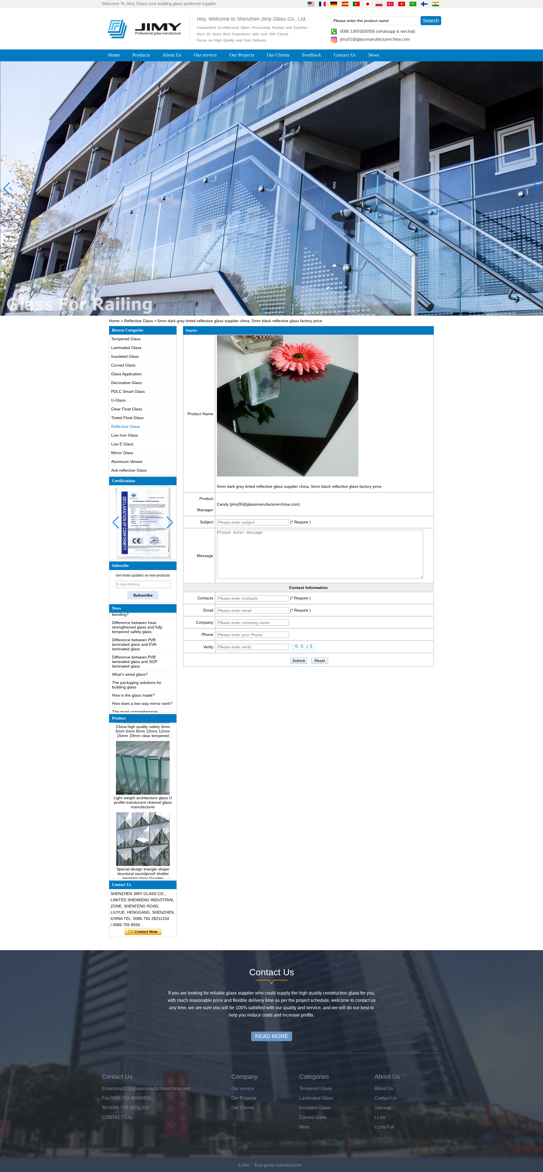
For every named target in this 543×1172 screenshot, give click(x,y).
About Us (171, 55)
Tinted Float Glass (127, 417)
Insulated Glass (125, 356)
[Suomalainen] (424, 4)
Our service (205, 55)
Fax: (106, 1098)
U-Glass (118, 400)
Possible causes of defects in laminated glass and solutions (138, 706)
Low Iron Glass (124, 435)
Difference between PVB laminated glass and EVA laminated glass (134, 624)
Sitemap (382, 1107)
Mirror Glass (122, 452)
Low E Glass (122, 444)
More (304, 1127)
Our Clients (278, 55)
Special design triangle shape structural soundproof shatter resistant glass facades (143, 853)
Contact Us (345, 55)
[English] (311, 4)
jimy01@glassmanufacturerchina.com (375, 39)
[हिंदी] (435, 4)
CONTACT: (113, 1117)
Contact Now (143, 931)
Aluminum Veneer (127, 461)
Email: (108, 1088)
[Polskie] (379, 4)
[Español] (345, 4)
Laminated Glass (126, 347)
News (373, 55)
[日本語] (367, 4)
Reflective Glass (138, 321)
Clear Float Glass (126, 409)
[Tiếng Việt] (401, 4)
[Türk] (390, 4)
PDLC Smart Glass (128, 391)
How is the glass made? (133, 675)
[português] (356, 4)
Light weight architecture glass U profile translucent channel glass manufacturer (143, 782)
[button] (260, 311)
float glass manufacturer (278, 1165)
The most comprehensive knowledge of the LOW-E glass (139, 693)
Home (114, 55)
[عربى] (413, 4)
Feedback (311, 55)
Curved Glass (123, 365)
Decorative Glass (126, 382)
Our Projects (241, 55)
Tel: (105, 1107)
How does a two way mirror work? (142, 683)
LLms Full (384, 1127)
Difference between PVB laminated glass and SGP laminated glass (134, 641)
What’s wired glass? (130, 654)
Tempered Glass (126, 339)
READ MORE (271, 1036)
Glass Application (126, 374)
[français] (322, 4)
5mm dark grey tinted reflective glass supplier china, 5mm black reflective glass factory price (299, 486)
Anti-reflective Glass (129, 470)
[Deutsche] (333, 4)
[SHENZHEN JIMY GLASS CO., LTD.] (144, 40)
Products (141, 55)
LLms (379, 1117)
